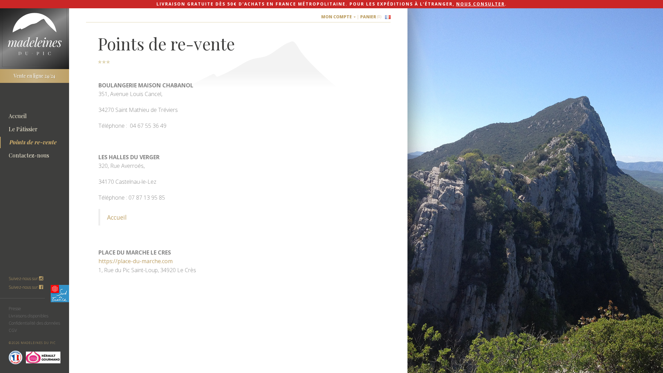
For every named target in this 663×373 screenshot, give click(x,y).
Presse (15, 309)
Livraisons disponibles (28, 316)
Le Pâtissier (23, 129)
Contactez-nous (29, 155)
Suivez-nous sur (24, 287)
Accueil (18, 115)
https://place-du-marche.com (135, 261)
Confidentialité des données (34, 323)
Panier (370, 17)
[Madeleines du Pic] (34, 34)
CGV (13, 330)
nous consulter (480, 4)
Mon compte (337, 17)
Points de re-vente (33, 142)
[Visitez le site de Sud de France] (61, 293)
